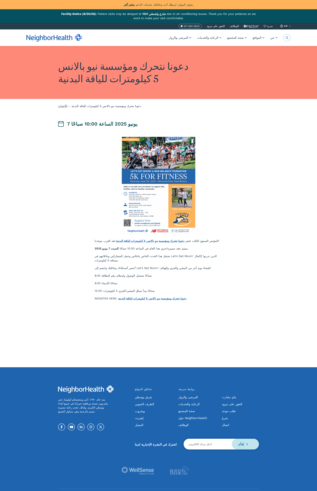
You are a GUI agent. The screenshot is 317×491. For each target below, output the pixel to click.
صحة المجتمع (235, 37)
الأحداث (62, 106)
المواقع (257, 37)
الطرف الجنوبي (144, 404)
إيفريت (139, 418)
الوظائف (234, 26)
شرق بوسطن (143, 397)
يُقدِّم (241, 444)
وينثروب (140, 411)
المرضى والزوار (178, 37)
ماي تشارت (251, 26)
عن (272, 37)
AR (286, 26)
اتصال (225, 425)
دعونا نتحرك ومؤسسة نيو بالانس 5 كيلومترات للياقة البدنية (150, 241)
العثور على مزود (216, 26)
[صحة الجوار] (54, 38)
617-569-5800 (192, 26)
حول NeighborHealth (192, 418)
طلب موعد (229, 411)
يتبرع (270, 26)
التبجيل (139, 425)
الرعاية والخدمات (207, 37)
